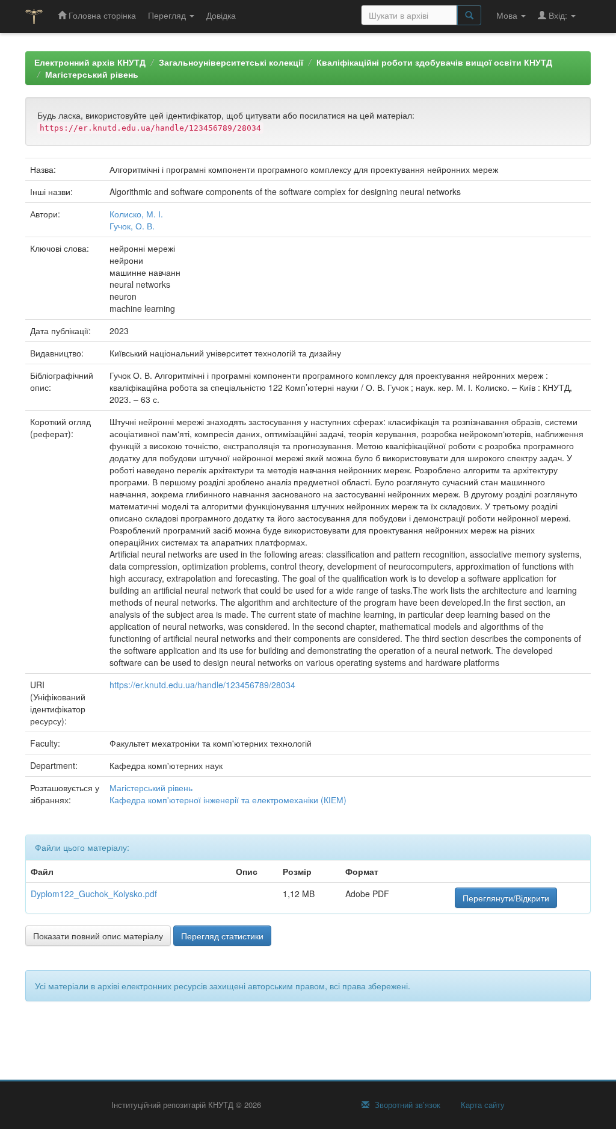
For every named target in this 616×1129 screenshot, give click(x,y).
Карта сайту (481, 1104)
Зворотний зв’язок (406, 1104)
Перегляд (168, 15)
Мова (508, 15)
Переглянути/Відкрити (506, 898)
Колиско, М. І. (136, 214)
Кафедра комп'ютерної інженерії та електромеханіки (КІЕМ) (227, 800)
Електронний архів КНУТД (90, 62)
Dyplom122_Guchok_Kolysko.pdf (94, 894)
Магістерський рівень (91, 74)
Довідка (221, 15)
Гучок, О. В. (132, 226)
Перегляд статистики (222, 936)
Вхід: (558, 15)
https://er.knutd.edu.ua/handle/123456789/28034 (202, 685)
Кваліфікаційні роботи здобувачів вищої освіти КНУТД (434, 62)
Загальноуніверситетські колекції (231, 62)
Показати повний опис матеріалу (98, 936)
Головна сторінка (101, 15)
